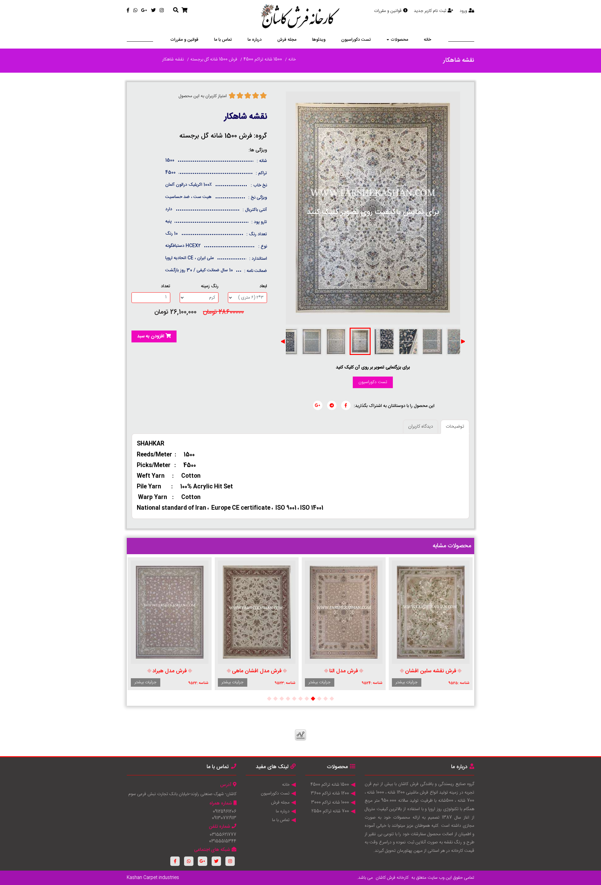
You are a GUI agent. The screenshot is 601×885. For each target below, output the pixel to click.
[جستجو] (175, 10)
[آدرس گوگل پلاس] (317, 405)
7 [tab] (294, 698)
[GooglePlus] (144, 11)
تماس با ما (223, 40)
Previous (463, 341)
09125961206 (224, 811)
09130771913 (224, 818)
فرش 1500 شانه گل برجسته (213, 59)
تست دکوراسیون (356, 40)
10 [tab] (275, 698)
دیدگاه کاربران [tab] (420, 426)
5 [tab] (307, 698)
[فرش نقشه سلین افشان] (431, 612)
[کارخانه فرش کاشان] (301, 17)
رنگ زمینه (209, 286)
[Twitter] (153, 11)
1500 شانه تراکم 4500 (263, 59)
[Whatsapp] (135, 11)
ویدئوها (319, 40)
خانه (427, 40)
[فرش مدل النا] (344, 612)
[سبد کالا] (184, 10)
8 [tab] (288, 698)
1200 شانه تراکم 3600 (330, 793)
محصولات (399, 40)
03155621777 (223, 835)
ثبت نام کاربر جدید (430, 11)
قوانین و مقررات (388, 11)
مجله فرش (286, 40)
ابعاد (263, 286)
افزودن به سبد (150, 336)
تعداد (165, 286)
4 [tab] (313, 698)
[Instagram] (162, 11)
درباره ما (255, 40)
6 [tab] (300, 698)
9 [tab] (282, 698)
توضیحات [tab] (455, 426)
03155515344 (222, 841)
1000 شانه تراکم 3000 (330, 802)
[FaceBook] (128, 11)
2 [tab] (325, 698)
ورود (463, 11)
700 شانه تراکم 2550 (330, 811)
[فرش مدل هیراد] (169, 612)
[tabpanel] (431, 623)
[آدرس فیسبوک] (346, 405)
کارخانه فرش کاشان (392, 878)
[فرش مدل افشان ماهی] (256, 612)
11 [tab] (269, 698)
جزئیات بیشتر (407, 682)
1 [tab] (332, 698)
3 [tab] (319, 698)
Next (283, 341)
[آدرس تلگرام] (331, 405)
